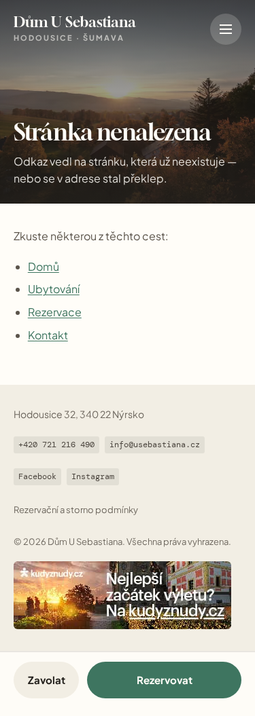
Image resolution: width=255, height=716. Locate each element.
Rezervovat (164, 679)
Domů (43, 266)
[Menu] (225, 29)
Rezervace (55, 312)
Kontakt (48, 335)
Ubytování (54, 289)
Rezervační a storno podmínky (76, 509)
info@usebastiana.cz (154, 444)
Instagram (92, 476)
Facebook (37, 476)
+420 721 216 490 (56, 444)
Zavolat (46, 679)
